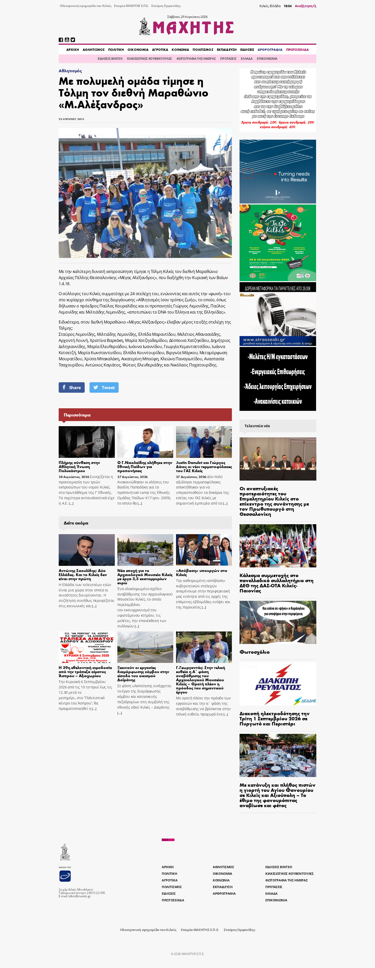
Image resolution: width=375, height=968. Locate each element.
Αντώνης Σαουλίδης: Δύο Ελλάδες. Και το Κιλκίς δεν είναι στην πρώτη (83, 574)
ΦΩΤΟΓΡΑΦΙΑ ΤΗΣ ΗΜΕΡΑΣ (196, 58)
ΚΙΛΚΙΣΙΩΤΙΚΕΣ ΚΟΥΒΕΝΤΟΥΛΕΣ (149, 58)
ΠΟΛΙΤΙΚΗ (116, 49)
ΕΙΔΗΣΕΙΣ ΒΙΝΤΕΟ (110, 58)
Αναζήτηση (304, 6)
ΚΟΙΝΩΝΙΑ (180, 49)
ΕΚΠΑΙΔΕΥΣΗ (227, 49)
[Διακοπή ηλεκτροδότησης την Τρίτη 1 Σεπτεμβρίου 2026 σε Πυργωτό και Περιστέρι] (278, 683)
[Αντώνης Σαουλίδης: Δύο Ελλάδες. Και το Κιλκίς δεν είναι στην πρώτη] (87, 550)
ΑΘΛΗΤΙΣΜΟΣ (94, 49)
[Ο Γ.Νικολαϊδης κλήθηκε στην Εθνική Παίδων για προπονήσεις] (145, 442)
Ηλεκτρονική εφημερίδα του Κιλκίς (85, 6)
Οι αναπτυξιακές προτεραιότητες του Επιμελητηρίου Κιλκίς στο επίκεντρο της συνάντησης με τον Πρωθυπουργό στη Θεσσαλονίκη (274, 501)
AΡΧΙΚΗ (72, 49)
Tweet (108, 387)
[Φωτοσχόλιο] (278, 622)
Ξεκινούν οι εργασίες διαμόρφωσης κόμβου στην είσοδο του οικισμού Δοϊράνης (143, 673)
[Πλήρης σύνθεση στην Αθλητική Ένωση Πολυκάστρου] (87, 442)
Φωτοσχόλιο (255, 651)
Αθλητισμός (70, 71)
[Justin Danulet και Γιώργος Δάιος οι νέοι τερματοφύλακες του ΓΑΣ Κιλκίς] (204, 442)
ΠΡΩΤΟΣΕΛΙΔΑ (297, 49)
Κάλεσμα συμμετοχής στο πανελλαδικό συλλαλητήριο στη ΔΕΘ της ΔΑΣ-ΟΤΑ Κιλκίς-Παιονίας (277, 582)
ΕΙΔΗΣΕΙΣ (247, 49)
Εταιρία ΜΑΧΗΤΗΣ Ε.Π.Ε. (131, 6)
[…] (70, 503)
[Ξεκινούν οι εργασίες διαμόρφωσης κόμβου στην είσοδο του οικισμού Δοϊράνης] (145, 647)
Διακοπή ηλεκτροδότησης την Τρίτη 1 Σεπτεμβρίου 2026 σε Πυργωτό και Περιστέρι (275, 718)
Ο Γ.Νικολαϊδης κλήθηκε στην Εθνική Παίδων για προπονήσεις (144, 466)
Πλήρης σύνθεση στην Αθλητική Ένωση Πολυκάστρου (79, 466)
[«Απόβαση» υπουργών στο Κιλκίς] (204, 550)
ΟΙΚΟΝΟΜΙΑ (138, 49)
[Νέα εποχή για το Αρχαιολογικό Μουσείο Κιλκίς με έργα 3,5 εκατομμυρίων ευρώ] (145, 550)
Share (75, 387)
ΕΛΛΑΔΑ (246, 58)
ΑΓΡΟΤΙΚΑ (160, 49)
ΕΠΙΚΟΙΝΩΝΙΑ (267, 58)
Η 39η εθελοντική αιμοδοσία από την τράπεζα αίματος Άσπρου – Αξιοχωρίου (85, 671)
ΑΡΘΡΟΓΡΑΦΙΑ (270, 49)
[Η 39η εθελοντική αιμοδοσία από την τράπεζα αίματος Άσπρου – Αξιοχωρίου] (87, 647)
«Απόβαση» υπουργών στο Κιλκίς (201, 572)
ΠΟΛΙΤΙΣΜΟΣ (203, 49)
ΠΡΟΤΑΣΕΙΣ (228, 58)
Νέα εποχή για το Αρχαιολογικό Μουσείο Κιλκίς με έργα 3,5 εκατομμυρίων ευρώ (144, 576)
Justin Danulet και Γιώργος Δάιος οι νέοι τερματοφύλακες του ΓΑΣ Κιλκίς (204, 466)
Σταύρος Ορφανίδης (166, 6)
